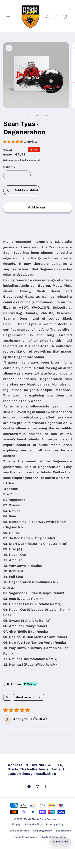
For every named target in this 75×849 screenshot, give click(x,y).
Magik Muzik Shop (35, 819)
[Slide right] (46, 115)
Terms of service (18, 830)
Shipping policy (42, 830)
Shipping (8, 160)
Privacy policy (55, 824)
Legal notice (63, 830)
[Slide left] (28, 115)
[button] (8, 16)
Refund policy (33, 824)
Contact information (53, 837)
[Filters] (7, 697)
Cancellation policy (25, 837)
